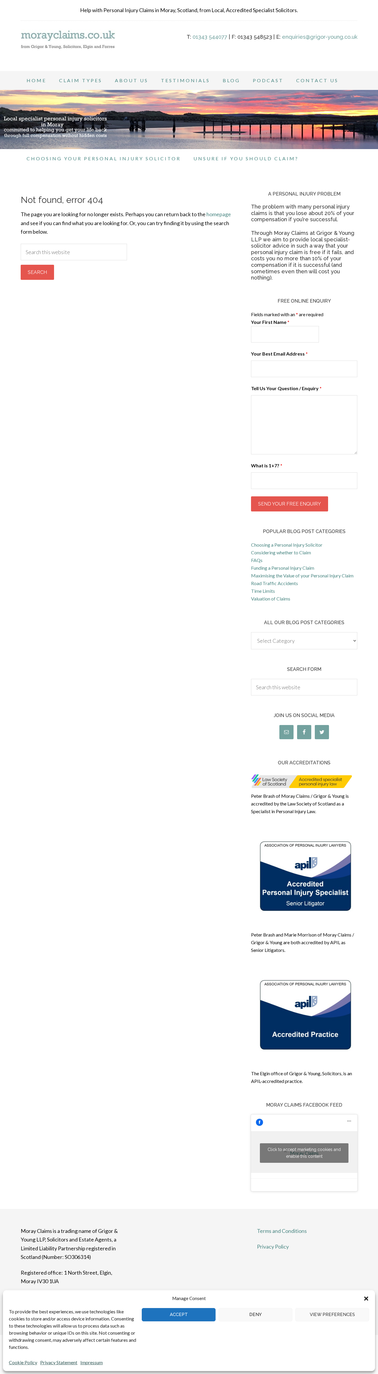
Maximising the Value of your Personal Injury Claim (302, 575)
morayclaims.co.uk (68, 47)
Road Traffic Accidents (274, 583)
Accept (179, 1314)
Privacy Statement (58, 1362)
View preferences (332, 1314)
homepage (218, 214)
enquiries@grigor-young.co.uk (319, 37)
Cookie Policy (23, 1362)
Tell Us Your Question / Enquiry (286, 388)
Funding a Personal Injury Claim (282, 568)
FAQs (257, 560)
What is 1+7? (266, 465)
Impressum (91, 1362)
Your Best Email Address (279, 353)
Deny (255, 1314)
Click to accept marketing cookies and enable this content (304, 1153)
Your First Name (270, 322)
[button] (366, 1299)
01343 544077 (210, 37)
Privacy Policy (273, 1246)
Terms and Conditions (282, 1231)
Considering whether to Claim (281, 552)
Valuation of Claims (270, 598)
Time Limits (263, 591)
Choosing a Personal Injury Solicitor (286, 545)
